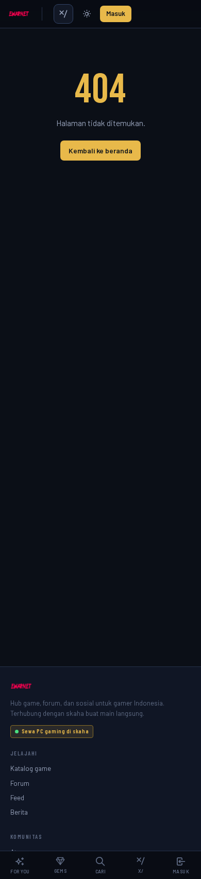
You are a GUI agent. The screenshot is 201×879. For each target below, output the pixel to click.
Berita (19, 811)
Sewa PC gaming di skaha (55, 731)
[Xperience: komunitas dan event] (63, 14)
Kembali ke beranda (100, 150)
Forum (19, 783)
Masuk (115, 13)
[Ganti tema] (86, 14)
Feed (17, 797)
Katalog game (30, 768)
